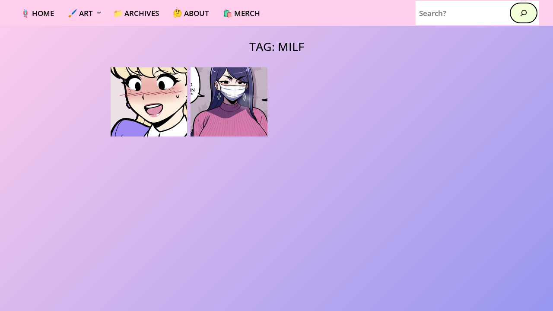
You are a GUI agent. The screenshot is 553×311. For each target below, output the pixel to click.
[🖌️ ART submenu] (104, 13)
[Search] (523, 13)
